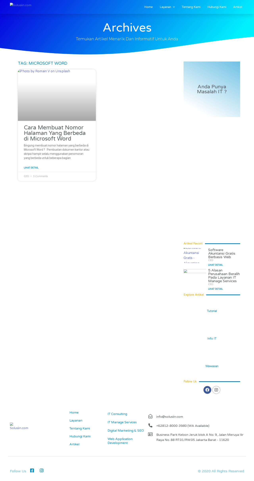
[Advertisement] (99, 212)
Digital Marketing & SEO (126, 431)
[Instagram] (216, 390)
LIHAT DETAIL (31, 167)
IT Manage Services (122, 422)
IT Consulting (117, 414)
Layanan (165, 7)
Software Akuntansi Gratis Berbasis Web (221, 253)
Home (148, 7)
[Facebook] (207, 390)
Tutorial (212, 311)
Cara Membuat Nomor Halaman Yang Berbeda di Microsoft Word (55, 133)
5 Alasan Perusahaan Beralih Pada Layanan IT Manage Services (224, 275)
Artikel (237, 7)
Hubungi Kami (216, 7)
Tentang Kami (191, 7)
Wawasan (211, 366)
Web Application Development (120, 441)
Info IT (211, 338)
